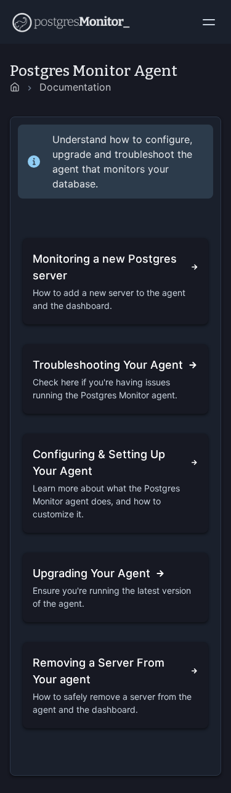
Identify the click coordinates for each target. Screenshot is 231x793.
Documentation (75, 87)
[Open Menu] (211, 22)
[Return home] (15, 87)
